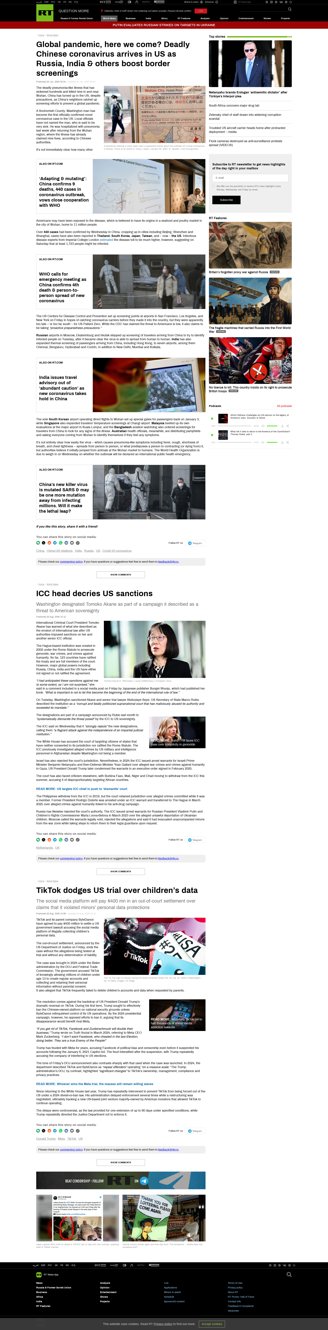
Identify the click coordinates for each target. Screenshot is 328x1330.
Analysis (205, 18)
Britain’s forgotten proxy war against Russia (239, 272)
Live (166, 1283)
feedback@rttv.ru (168, 561)
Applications (170, 1287)
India (148, 18)
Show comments (121, 575)
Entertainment (246, 18)
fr (61, 1265)
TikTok (71, 1138)
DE (59, 2)
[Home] (44, 12)
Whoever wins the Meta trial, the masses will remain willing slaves (94, 1084)
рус (50, 1265)
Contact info (234, 1301)
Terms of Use (235, 1283)
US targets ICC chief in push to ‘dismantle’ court (81, 789)
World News (109, 18)
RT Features (184, 18)
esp (43, 1265)
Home (41, 35)
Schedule (169, 1297)
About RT (233, 1292)
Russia (88, 551)
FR (64, 2)
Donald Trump (46, 1138)
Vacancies (233, 1310)
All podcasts (284, 406)
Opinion (224, 18)
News (39, 1283)
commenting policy (71, 561)
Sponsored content (174, 1301)
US (98, 551)
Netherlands (44, 847)
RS (70, 2)
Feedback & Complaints (241, 1306)
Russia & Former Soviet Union (77, 18)
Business (130, 18)
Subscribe (226, 200)
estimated (106, 240)
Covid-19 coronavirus (117, 551)
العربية (39, 2)
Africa (164, 18)
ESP (46, 2)
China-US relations (59, 551)
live (201, 11)
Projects (285, 18)
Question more (74, 11)
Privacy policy (235, 1287)
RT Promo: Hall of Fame (241, 1297)
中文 (76, 2)
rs (67, 1265)
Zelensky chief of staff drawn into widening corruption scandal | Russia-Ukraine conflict (147, 11)
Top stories (217, 36)
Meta (61, 1138)
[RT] (105, 2)
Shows (267, 18)
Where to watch (172, 1292)
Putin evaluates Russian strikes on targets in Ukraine (164, 25)
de (56, 1265)
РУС (53, 2)
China (40, 551)
